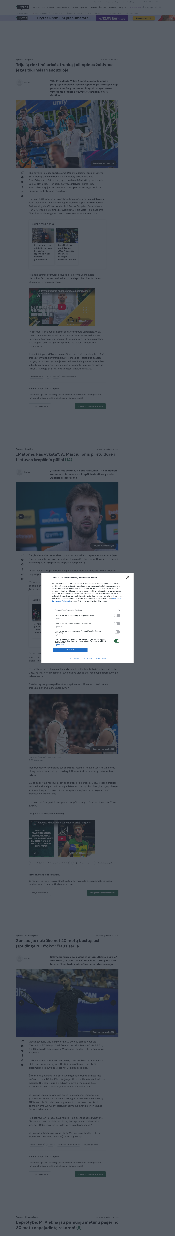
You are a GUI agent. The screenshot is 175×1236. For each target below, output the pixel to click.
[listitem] (87, 610)
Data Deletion (74, 658)
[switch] (117, 615)
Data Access (87, 658)
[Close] (128, 578)
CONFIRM (70, 650)
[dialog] (87, 618)
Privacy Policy (101, 658)
